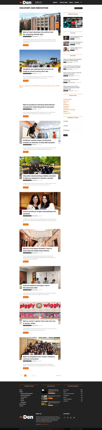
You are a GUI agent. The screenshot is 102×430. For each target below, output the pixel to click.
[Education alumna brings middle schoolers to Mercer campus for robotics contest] (40, 167)
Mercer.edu (66, 101)
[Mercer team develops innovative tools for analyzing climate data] (40, 24)
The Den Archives (67, 99)
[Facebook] (64, 417)
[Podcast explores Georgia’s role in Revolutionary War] (40, 277)
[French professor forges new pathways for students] (40, 203)
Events (65, 102)
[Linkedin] (71, 417)
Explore (55, 2)
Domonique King (35, 289)
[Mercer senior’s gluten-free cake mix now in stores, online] (40, 313)
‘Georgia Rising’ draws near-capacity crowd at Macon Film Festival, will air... (53, 390)
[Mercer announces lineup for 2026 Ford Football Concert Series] (66, 44)
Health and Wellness (52, 393)
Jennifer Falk (34, 73)
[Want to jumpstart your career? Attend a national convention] (40, 348)
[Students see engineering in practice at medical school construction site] (40, 61)
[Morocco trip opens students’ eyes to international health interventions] (40, 240)
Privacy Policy (54, 428)
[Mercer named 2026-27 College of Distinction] (44, 397)
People (65, 62)
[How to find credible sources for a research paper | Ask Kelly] (66, 49)
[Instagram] (68, 417)
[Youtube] (74, 417)
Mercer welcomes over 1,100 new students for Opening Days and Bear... (54, 402)
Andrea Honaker (35, 36)
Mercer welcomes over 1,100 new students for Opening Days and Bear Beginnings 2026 (71, 88)
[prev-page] (20, 376)
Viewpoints (72, 50)
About (71, 2)
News (77, 428)
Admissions (81, 428)
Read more (26, 45)
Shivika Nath (34, 144)
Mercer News (64, 2)
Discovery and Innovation (27, 36)
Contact (76, 2)
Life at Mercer (73, 44)
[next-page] (35, 376)
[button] (81, 2)
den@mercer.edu (45, 424)
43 (32, 375)
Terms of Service (61, 428)
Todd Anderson (71, 75)
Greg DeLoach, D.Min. (71, 82)
